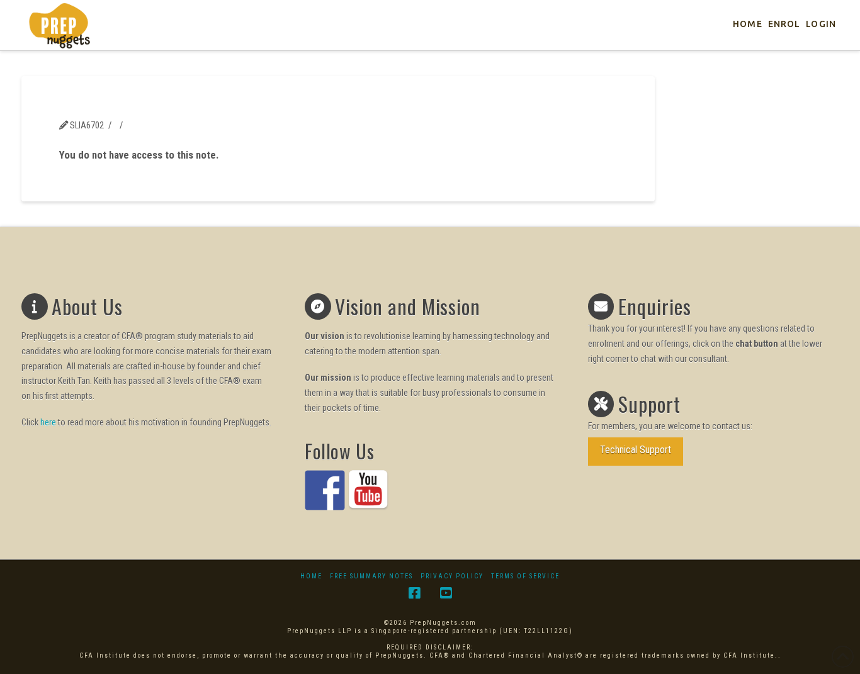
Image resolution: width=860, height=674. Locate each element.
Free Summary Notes (371, 576)
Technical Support (635, 450)
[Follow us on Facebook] (325, 490)
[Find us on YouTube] (368, 490)
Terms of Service (525, 576)
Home (311, 576)
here (48, 422)
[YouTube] (445, 593)
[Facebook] (414, 593)
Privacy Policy (452, 576)
